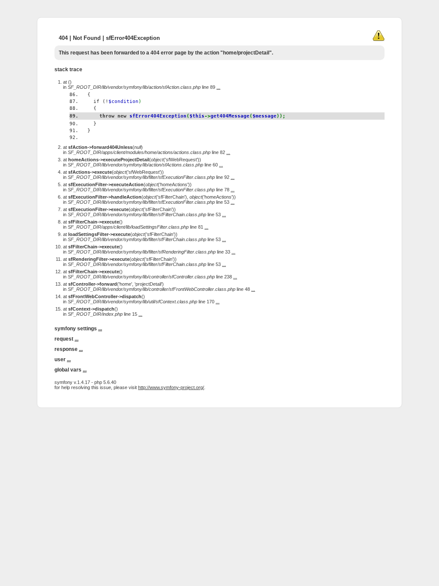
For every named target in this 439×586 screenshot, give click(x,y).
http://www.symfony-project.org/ (171, 387)
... (218, 87)
